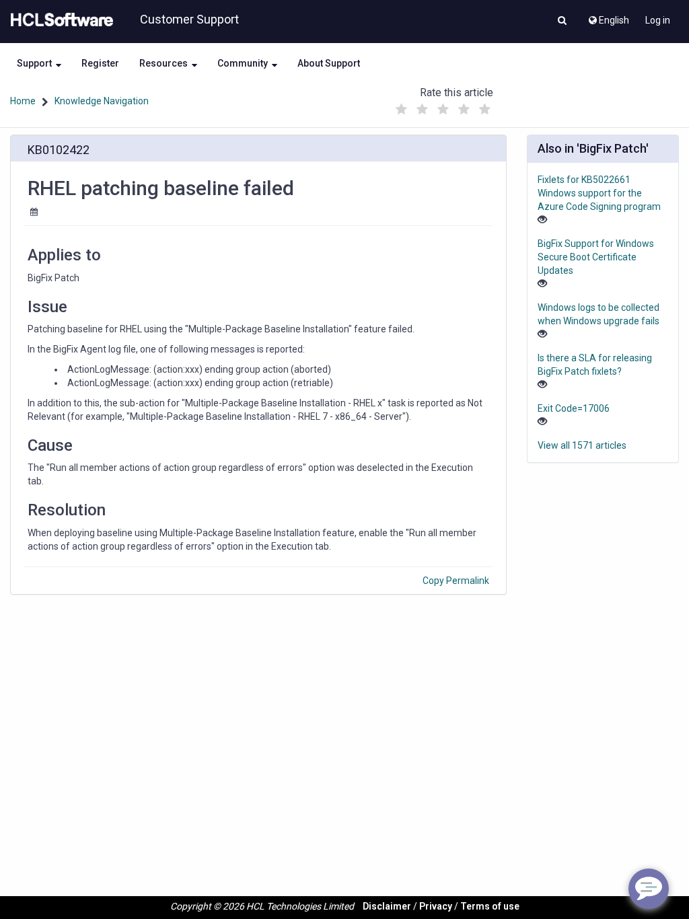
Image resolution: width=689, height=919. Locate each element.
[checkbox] (402, 110)
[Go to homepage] (59, 20)
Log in (657, 20)
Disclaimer (387, 906)
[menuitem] (608, 17)
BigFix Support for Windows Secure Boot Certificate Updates (596, 257)
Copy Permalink (456, 580)
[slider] (443, 106)
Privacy (435, 906)
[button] (562, 21)
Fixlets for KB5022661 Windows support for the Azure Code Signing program (599, 193)
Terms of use (489, 906)
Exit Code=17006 (574, 408)
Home (23, 101)
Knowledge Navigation (102, 101)
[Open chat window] (648, 889)
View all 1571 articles (582, 445)
